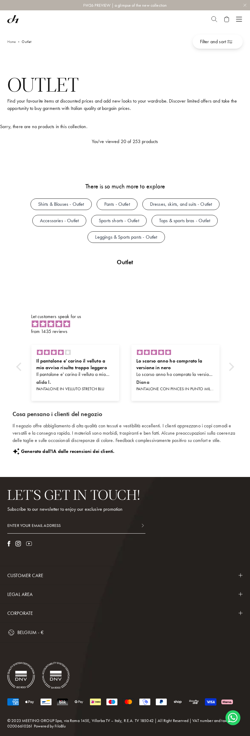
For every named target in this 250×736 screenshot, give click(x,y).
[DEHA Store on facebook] (8, 543)
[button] (20, 367)
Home (11, 41)
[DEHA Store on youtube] (29, 543)
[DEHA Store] (13, 19)
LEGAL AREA (20, 594)
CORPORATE (20, 613)
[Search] (214, 19)
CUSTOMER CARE (25, 575)
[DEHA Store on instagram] (18, 543)
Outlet (26, 41)
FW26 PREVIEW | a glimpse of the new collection (125, 5)
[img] (128, 324)
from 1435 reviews (49, 331)
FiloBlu (60, 726)
